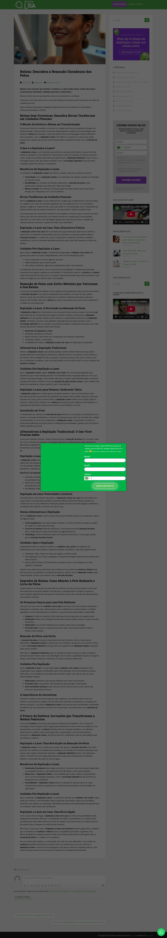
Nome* (87, 456)
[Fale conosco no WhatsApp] (161, 932)
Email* (87, 465)
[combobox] (87, 478)
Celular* (87, 474)
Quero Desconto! (105, 486)
